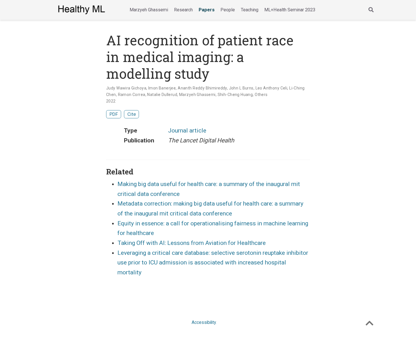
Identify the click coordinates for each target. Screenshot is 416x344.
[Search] (371, 10)
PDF (114, 114)
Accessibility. (204, 322)
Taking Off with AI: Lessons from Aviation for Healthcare (191, 243)
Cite (131, 114)
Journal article (187, 130)
